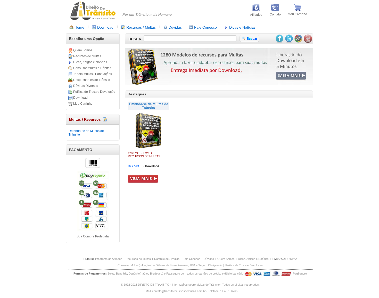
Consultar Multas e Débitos (91, 68)
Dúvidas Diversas (85, 86)
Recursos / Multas (140, 27)
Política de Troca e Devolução (93, 92)
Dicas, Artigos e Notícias (89, 62)
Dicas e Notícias (242, 27)
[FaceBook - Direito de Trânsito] (279, 39)
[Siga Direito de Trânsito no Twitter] (289, 39)
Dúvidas (175, 27)
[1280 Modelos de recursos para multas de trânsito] (219, 84)
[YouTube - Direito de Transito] (308, 39)
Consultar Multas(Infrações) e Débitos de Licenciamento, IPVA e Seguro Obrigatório (170, 265)
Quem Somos (82, 50)
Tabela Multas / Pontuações (92, 74)
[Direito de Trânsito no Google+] (298, 39)
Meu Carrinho (82, 103)
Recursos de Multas (86, 56)
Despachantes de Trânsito (91, 80)
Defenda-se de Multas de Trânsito (86, 132)
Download (104, 27)
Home (78, 27)
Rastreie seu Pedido (166, 258)
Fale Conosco (205, 27)
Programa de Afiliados (108, 258)
